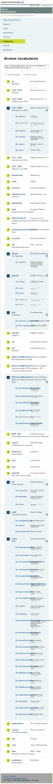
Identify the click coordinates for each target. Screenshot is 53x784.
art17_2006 (17, 108)
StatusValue (22, 701)
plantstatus (22, 496)
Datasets (6, 24)
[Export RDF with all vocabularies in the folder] (47, 110)
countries (22, 131)
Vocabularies (8, 41)
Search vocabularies (14, 74)
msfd (14, 512)
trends (20, 150)
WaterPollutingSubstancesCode (24, 423)
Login (34, 5)
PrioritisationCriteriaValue (24, 666)
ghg (13, 312)
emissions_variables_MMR (24, 321)
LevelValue (22, 614)
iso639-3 (21, 606)
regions (21, 525)
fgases (15, 254)
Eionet (13, 15)
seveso (15, 730)
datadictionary (18, 194)
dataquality (17, 203)
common (16, 188)
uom (14, 745)
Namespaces (8, 50)
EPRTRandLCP (19, 218)
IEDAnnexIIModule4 (21, 377)
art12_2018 (17, 99)
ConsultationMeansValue (24, 570)
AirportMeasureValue (24, 547)
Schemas (6, 37)
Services (6, 45)
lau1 (14, 460)
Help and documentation (11, 20)
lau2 (14, 467)
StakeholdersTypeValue (24, 695)
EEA (13, 2)
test (13, 739)
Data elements (8, 33)
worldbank (17, 760)
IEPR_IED (16, 434)
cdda (14, 182)
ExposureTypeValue (24, 592)
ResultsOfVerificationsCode (24, 403)
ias (13, 342)
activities (21, 116)
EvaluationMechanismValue (24, 576)
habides (15, 333)
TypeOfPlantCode (24, 410)
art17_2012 (17, 158)
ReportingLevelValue (24, 681)
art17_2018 (17, 166)
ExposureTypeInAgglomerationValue (24, 584)
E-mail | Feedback (9, 776)
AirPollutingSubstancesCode (24, 388)
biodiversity (17, 175)
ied (13, 348)
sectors (21, 504)
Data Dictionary (21, 15)
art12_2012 (17, 90)
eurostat (15, 238)
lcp (13, 482)
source (21, 293)
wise (14, 751)
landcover (16, 452)
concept (21, 282)
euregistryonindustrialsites (21, 230)
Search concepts (31, 74)
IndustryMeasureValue (24, 598)
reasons (21, 144)
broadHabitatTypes (24, 521)
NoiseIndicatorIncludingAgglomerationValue (24, 620)
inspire (15, 443)
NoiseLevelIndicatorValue (24, 647)
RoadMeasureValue (24, 687)
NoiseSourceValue (24, 660)
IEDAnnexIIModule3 (21, 366)
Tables (5, 28)
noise (14, 539)
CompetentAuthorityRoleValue (24, 562)
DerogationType (24, 396)
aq (13, 81)
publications (17, 723)
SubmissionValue (24, 714)
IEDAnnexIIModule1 (21, 357)
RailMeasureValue (24, 673)
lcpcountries (23, 490)
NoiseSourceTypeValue (24, 653)
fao (13, 245)
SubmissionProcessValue (24, 708)
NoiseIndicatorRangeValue (24, 633)
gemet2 (15, 276)
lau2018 (15, 473)
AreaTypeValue (24, 555)
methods (21, 137)
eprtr (14, 209)
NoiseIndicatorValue (24, 640)
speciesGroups (24, 531)
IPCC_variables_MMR (24, 326)
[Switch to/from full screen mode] (38, 5)
